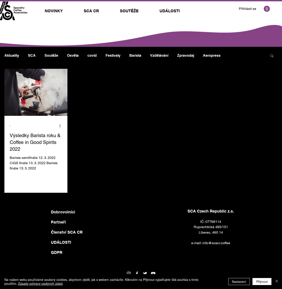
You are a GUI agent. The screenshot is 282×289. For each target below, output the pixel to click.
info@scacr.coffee (216, 243)
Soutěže (51, 55)
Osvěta (73, 55)
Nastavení (239, 281)
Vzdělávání (159, 55)
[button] (267, 9)
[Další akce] (61, 125)
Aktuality (11, 55)
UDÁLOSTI (61, 242)
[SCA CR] (136, 273)
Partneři (58, 222)
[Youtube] (153, 273)
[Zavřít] (276, 281)
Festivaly (113, 55)
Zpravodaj (185, 55)
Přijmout (262, 281)
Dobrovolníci (63, 212)
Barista (135, 55)
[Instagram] (128, 273)
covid (92, 55)
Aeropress (212, 55)
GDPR (56, 252)
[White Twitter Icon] (145, 273)
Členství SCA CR (67, 232)
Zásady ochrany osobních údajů (40, 283)
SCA (32, 55)
